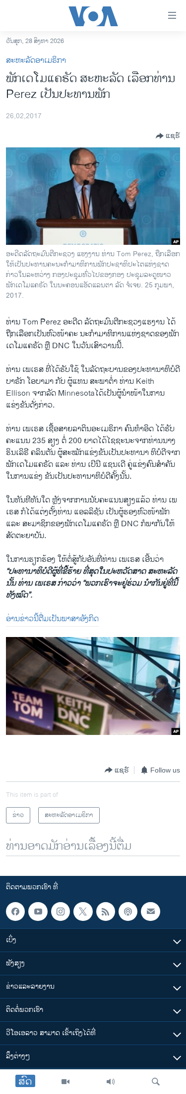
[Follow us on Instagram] (60, 911)
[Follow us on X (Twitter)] (82, 911)
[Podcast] (128, 911)
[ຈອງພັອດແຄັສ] (150, 911)
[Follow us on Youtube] (37, 911)
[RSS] (105, 911)
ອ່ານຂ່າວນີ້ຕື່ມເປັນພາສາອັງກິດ (52, 619)
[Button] (168, 136)
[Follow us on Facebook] (15, 911)
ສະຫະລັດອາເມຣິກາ (36, 60)
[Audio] (110, 1081)
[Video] (65, 1081)
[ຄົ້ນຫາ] (156, 1081)
